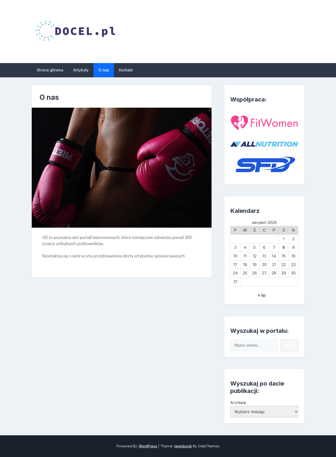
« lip (262, 295)
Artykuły (81, 70)
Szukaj (289, 345)
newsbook (183, 446)
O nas (103, 70)
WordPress (148, 446)
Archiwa (238, 402)
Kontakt (126, 70)
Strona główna (50, 70)
